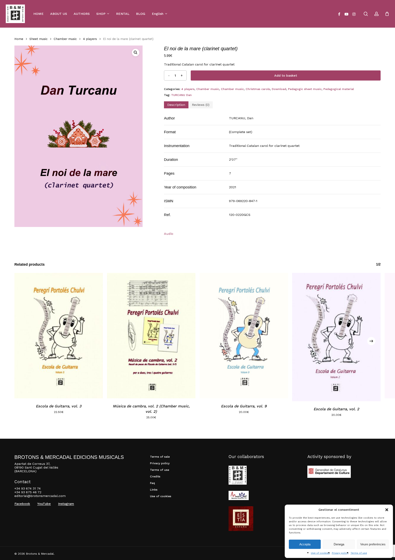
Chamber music (65, 39)
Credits (155, 476)
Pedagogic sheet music (305, 89)
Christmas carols (258, 89)
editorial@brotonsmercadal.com (40, 496)
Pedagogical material (338, 89)
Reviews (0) (200, 105)
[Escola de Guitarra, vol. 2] (336, 337)
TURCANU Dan (181, 95)
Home (18, 39)
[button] (387, 510)
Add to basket (285, 75)
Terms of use (359, 553)
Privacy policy (340, 553)
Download (279, 89)
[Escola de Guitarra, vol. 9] (244, 335)
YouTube (44, 504)
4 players (90, 39)
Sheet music (38, 39)
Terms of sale (160, 456)
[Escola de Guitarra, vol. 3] (58, 335)
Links (153, 489)
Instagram (66, 504)
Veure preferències (373, 544)
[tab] (176, 104)
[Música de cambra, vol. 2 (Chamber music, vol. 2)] (151, 335)
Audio (168, 234)
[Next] (371, 341)
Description (176, 105)
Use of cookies (320, 553)
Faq (152, 483)
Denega (339, 544)
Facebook (22, 504)
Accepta (304, 544)
